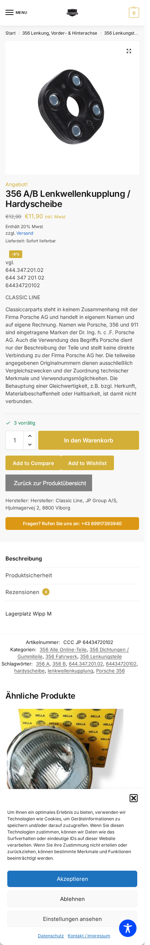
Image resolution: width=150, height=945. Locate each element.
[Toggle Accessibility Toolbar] (127, 928)
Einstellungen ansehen (72, 918)
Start (10, 33)
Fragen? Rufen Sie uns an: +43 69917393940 (72, 523)
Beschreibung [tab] (23, 558)
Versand (24, 233)
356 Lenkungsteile (123, 33)
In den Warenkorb (88, 440)
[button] (133, 798)
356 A (43, 664)
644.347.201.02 (86, 664)
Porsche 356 (110, 670)
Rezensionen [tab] (26, 592)
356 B (59, 664)
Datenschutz (51, 935)
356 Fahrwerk (61, 656)
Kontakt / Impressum (89, 935)
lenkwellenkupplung (70, 670)
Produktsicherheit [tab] (28, 575)
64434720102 (121, 664)
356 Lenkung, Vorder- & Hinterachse (59, 33)
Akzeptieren (72, 878)
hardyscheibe (29, 670)
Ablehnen (72, 898)
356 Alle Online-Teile (63, 649)
